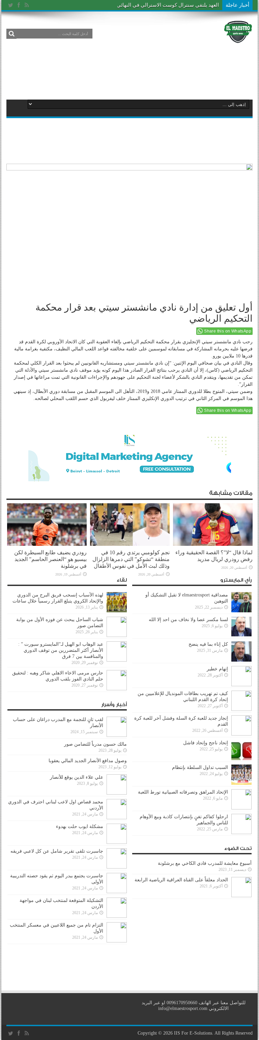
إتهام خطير (217, 668)
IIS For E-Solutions (193, 1033)
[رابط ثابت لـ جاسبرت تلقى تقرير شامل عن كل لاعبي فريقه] (117, 867)
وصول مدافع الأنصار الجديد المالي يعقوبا (88, 760)
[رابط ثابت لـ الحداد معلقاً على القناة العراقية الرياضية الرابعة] (241, 895)
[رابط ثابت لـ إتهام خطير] (241, 684)
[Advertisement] (129, 71)
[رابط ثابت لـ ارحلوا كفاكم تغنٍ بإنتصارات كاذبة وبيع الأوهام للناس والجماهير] (241, 832)
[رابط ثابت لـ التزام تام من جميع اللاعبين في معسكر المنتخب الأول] (117, 940)
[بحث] (11, 34)
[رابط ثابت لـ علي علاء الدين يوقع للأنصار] (117, 793)
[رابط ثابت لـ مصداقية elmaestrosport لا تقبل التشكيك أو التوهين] (241, 610)
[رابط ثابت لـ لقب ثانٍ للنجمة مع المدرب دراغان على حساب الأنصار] (117, 735)
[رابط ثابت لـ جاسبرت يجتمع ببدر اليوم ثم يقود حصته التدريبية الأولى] (117, 891)
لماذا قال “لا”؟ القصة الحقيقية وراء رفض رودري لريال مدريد (214, 555)
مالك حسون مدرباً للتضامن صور (95, 744)
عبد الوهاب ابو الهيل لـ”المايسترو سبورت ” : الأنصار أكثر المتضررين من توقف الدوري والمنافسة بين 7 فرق (60, 650)
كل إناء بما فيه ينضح (208, 644)
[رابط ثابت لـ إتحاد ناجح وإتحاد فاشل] (241, 758)
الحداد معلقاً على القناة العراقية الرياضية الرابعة (181, 879)
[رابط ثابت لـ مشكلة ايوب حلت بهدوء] (117, 842)
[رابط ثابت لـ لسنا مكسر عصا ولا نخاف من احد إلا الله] (241, 635)
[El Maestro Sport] (238, 39)
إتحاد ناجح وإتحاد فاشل (205, 742)
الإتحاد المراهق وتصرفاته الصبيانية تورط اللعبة (183, 792)
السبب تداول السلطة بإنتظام (200, 767)
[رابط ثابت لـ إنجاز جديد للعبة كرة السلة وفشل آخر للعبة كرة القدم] (241, 734)
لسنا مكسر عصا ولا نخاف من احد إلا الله (188, 619)
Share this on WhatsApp (227, 331)
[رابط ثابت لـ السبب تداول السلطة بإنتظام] (241, 783)
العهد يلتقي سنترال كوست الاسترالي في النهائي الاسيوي (158, 5)
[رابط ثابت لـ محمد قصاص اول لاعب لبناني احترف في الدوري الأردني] (117, 817)
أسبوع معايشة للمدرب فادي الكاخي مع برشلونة (203, 863)
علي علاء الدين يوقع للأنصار (76, 777)
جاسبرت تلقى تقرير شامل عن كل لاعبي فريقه (56, 851)
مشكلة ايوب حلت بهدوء (79, 826)
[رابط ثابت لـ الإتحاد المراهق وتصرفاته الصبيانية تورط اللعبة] (241, 807)
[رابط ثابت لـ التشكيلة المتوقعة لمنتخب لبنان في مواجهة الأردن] (117, 916)
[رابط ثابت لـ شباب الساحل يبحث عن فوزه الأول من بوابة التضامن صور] (117, 635)
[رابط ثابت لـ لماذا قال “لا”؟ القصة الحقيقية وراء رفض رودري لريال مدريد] (213, 544)
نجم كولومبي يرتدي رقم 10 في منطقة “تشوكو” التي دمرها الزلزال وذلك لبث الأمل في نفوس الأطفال (131, 559)
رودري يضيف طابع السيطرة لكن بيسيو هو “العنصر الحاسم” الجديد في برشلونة (50, 559)
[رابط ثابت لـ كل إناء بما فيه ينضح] (241, 660)
